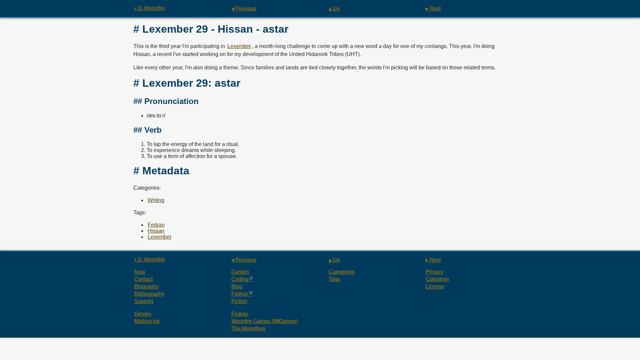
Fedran (156, 225)
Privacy (434, 272)
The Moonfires (248, 328)
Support (143, 301)
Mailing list (147, 321)
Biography (146, 286)
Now (139, 272)
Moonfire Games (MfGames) (264, 321)
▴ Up (334, 8)
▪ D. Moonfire (149, 8)
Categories (342, 272)
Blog (236, 286)
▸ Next (433, 8)
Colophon (437, 279)
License (435, 286)
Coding (240, 279)
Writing (156, 200)
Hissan (156, 231)
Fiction (239, 301)
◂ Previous (243, 8)
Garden (240, 272)
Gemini (142, 314)
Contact (143, 279)
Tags (334, 279)
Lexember (239, 46)
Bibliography (149, 294)
